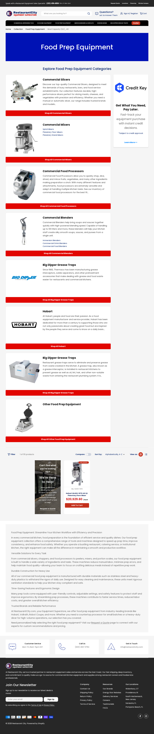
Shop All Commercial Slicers (58, 113)
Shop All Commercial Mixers (58, 159)
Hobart (47, 311)
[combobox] (66, 13)
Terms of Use (36, 705)
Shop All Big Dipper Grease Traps (58, 300)
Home (8, 29)
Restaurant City (19, 723)
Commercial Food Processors (63, 171)
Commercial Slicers (56, 79)
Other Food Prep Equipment (62, 404)
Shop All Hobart (58, 346)
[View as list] (146, 454)
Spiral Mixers (48, 129)
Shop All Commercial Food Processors (58, 206)
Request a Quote (100, 622)
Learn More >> (130, 142)
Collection (18, 29)
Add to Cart (77, 505)
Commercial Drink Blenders (55, 243)
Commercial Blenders (58, 217)
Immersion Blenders (51, 240)
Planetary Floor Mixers (52, 132)
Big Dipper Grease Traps (59, 265)
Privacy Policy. (49, 705)
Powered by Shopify (36, 723)
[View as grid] (140, 454)
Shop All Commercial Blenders (58, 253)
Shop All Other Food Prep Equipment (58, 439)
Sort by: (98, 454)
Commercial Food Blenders (55, 246)
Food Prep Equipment (35, 29)
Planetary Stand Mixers (53, 135)
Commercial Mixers (56, 125)
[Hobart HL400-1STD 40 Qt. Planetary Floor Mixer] (77, 473)
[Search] (88, 13)
